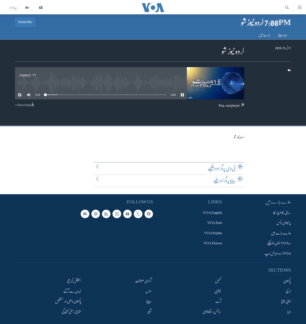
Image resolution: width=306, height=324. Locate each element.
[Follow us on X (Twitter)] (138, 214)
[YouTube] (40, 8)
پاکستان (287, 281)
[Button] (289, 71)
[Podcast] (95, 214)
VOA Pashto (213, 233)
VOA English (212, 212)
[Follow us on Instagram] (116, 214)
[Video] (27, 8)
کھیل (218, 281)
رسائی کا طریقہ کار (281, 212)
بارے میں (264, 34)
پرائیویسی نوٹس (283, 223)
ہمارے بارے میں (281, 233)
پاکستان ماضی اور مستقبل (68, 301)
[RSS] (106, 214)
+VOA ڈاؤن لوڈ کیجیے (279, 243)
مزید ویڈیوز (282, 34)
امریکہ (288, 291)
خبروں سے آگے (72, 291)
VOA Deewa (212, 243)
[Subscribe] (85, 214)
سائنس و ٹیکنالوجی (212, 311)
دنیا (289, 311)
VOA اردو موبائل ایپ (278, 253)
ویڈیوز (148, 301)
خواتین (217, 291)
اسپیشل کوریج (74, 281)
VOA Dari (214, 223)
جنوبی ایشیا (286, 301)
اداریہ (148, 291)
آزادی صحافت (143, 281)
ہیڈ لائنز (13, 7)
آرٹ (218, 301)
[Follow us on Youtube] (127, 214)
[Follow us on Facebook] (148, 214)
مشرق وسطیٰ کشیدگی (71, 311)
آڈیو (149, 311)
